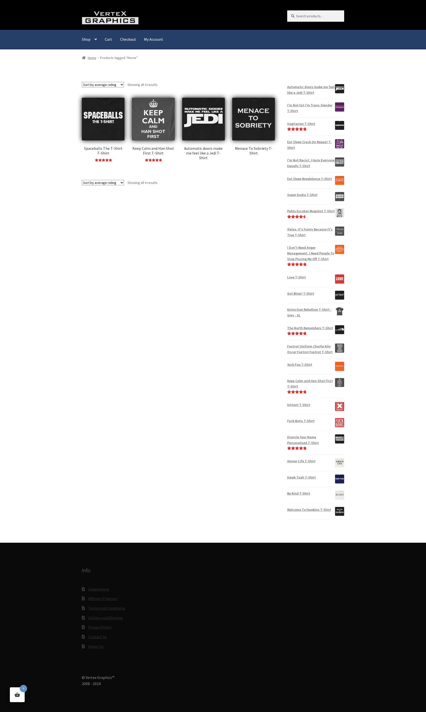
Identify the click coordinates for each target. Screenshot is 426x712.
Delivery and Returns (105, 617)
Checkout (128, 39)
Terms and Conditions (106, 608)
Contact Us (97, 636)
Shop (86, 39)
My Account (153, 39)
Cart (108, 39)
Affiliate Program (103, 598)
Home (92, 58)
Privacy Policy (99, 627)
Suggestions (98, 589)
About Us (96, 646)
